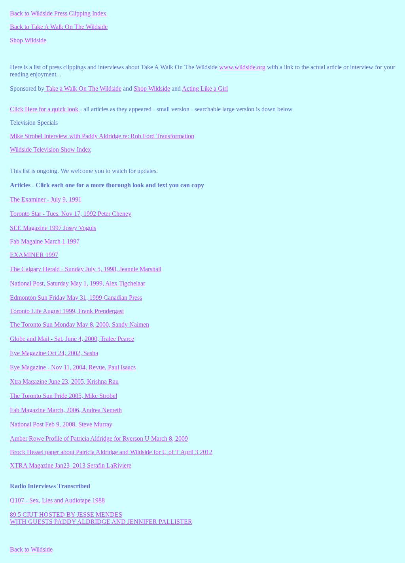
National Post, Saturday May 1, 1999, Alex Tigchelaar (77, 283)
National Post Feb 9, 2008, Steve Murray (61, 424)
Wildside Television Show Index (50, 149)
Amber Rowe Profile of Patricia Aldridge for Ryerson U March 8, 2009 (99, 438)
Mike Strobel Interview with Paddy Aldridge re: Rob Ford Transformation (102, 136)
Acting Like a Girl (205, 88)
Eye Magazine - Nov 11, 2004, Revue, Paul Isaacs (73, 367)
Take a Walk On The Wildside (82, 88)
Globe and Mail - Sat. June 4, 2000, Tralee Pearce (72, 338)
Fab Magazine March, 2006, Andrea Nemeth (66, 410)
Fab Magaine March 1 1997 (44, 241)
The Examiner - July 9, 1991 (45, 199)
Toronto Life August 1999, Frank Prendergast (67, 311)
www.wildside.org (242, 67)
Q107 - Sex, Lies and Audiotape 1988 (57, 500)
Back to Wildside (31, 549)
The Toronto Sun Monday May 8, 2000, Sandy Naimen (79, 324)
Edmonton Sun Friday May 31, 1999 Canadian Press (76, 297)
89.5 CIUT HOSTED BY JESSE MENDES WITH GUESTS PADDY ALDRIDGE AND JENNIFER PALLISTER (101, 518)
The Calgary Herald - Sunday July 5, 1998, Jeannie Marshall (85, 269)
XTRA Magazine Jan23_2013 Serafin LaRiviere (70, 465)
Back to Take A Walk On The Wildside (59, 26)
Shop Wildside (28, 40)
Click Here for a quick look (45, 109)
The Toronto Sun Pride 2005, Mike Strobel (63, 395)
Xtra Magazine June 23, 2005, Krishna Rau (64, 381)
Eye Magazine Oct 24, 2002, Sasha (54, 353)
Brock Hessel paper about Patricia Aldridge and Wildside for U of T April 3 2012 (111, 452)
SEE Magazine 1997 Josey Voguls (53, 227)
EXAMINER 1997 (34, 254)
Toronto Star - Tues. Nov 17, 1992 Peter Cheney (70, 213)
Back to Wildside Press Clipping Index (59, 13)
